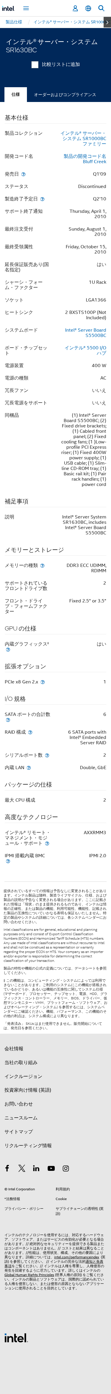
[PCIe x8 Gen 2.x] (42, 681)
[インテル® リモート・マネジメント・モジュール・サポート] (47, 843)
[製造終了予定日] (42, 198)
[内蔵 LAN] (28, 767)
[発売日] (23, 173)
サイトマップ (18, 1132)
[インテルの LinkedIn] (36, 1169)
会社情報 (13, 1049)
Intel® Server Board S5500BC (85, 332)
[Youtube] (51, 1169)
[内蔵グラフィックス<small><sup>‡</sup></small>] (8, 649)
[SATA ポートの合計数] (8, 719)
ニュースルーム (21, 1118)
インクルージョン (23, 1076)
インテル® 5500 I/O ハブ (85, 350)
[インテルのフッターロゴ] (16, 1337)
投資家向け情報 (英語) (27, 1090)
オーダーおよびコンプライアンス (65, 94)
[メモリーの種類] (42, 565)
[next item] (107, 22)
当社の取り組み (21, 1063)
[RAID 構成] (30, 732)
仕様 (16, 94)
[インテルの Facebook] (7, 1169)
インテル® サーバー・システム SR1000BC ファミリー (83, 138)
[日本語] (88, 8)
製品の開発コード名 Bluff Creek (85, 159)
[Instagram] (66, 1169)
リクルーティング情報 (28, 1146)
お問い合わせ (18, 1104)
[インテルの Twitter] (22, 1169)
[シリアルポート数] (47, 755)
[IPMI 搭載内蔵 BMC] (8, 860)
